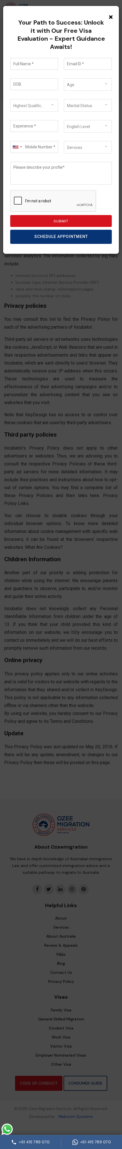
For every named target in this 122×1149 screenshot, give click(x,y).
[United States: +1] (17, 147)
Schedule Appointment (61, 236)
